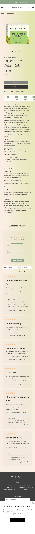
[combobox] (25, 272)
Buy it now (16, 86)
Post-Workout (10, 13)
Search (9, 485)
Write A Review (17, 260)
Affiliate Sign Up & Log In (26, 487)
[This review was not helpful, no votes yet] (27, 311)
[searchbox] (10, 267)
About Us (9, 487)
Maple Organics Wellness (10, 57)
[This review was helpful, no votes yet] (24, 311)
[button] (12, 51)
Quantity (6, 74)
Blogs (25, 489)
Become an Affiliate (25, 485)
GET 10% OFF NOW (17, 520)
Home (2, 13)
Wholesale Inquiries (9, 489)
